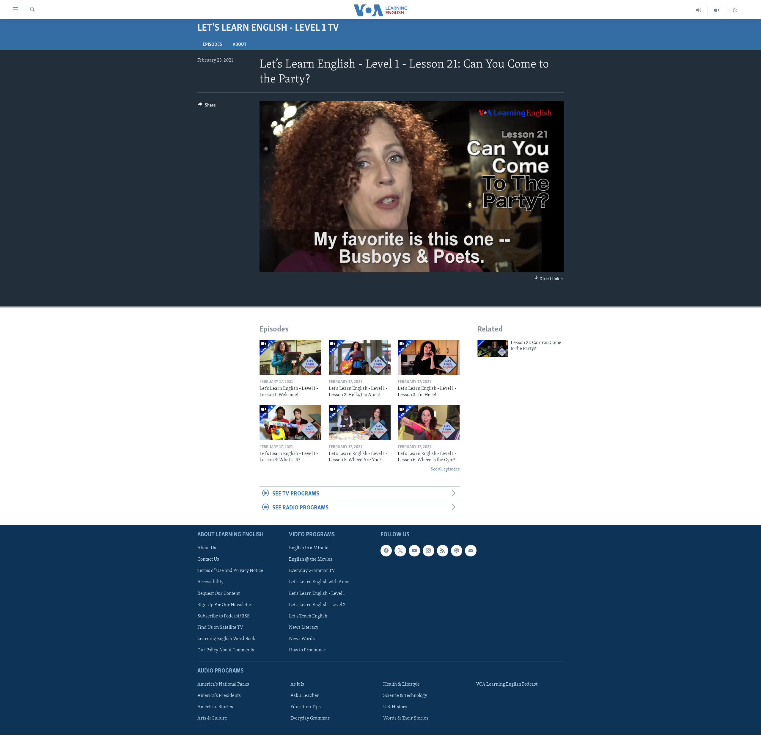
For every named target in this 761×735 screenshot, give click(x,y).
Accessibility (210, 582)
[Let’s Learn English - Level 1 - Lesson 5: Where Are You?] (360, 422)
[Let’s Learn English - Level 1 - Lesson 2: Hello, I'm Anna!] (360, 357)
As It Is (297, 684)
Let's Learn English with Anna (319, 582)
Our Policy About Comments (225, 650)
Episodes (212, 44)
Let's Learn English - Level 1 (317, 593)
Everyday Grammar (310, 718)
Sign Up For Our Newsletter (225, 605)
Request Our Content (218, 593)
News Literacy (303, 627)
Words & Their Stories (405, 718)
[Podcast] (456, 550)
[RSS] (442, 550)
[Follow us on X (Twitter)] (400, 550)
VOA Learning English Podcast (506, 684)
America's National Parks (223, 684)
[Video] (717, 10)
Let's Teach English (308, 616)
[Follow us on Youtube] (414, 550)
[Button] (207, 106)
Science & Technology (405, 695)
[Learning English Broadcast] (699, 10)
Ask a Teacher (304, 695)
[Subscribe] (470, 550)
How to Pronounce (307, 650)
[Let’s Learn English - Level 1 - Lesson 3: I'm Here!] (429, 357)
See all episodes (445, 469)
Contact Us (208, 559)
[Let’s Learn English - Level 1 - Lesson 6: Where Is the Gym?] (429, 422)
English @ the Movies (310, 559)
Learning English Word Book (226, 639)
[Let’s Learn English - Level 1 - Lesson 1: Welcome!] (290, 357)
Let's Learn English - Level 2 (317, 605)
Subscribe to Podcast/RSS (223, 616)
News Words (302, 639)
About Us (206, 548)
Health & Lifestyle (401, 684)
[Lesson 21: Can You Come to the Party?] (492, 348)
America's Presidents (219, 695)
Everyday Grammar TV (312, 571)
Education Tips (305, 707)
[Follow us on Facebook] (386, 550)
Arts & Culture (212, 718)
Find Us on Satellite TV (220, 627)
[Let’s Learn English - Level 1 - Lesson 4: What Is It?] (290, 422)
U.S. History (395, 707)
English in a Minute (308, 548)
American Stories (215, 707)
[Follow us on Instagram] (428, 550)
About (239, 44)
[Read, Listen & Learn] (735, 10)
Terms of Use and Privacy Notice (230, 571)
